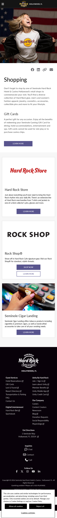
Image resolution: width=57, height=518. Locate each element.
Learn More (28, 274)
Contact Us (10, 401)
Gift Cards (10, 384)
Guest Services (12, 378)
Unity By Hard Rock (40, 378)
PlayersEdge (37, 424)
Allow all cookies (16, 506)
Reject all (40, 506)
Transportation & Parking (16, 394)
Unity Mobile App (39, 391)
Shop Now (28, 267)
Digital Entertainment (14, 407)
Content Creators (39, 407)
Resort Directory (12, 391)
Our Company (38, 400)
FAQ (7, 398)
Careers (35, 404)
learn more (28, 211)
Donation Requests (40, 417)
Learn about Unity (39, 384)
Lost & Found (11, 388)
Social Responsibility (40, 420)
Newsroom (36, 410)
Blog (34, 414)
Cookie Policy (37, 501)
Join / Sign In (37, 381)
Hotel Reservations (13, 381)
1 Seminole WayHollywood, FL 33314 (27, 435)
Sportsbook (10, 414)
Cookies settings (28, 513)
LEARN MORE (18, 143)
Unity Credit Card (39, 394)
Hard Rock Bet (12, 410)
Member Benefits (39, 388)
